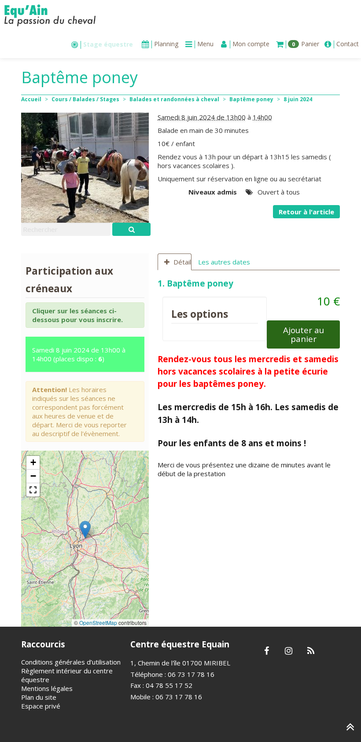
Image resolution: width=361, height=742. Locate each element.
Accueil (31, 99)
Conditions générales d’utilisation (71, 662)
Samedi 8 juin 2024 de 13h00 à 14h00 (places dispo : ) (78, 354)
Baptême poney (251, 99)
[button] (85, 530)
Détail (182, 261)
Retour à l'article (306, 211)
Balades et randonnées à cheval (174, 99)
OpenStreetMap (98, 622)
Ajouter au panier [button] (303, 334)
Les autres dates (224, 261)
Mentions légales (47, 688)
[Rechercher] (131, 229)
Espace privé (40, 706)
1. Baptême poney (197, 283)
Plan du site (38, 697)
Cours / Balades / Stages (85, 99)
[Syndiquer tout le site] (310, 651)
